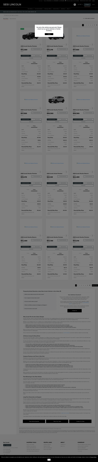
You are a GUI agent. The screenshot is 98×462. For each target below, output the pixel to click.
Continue (49, 34)
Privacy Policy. (93, 457)
